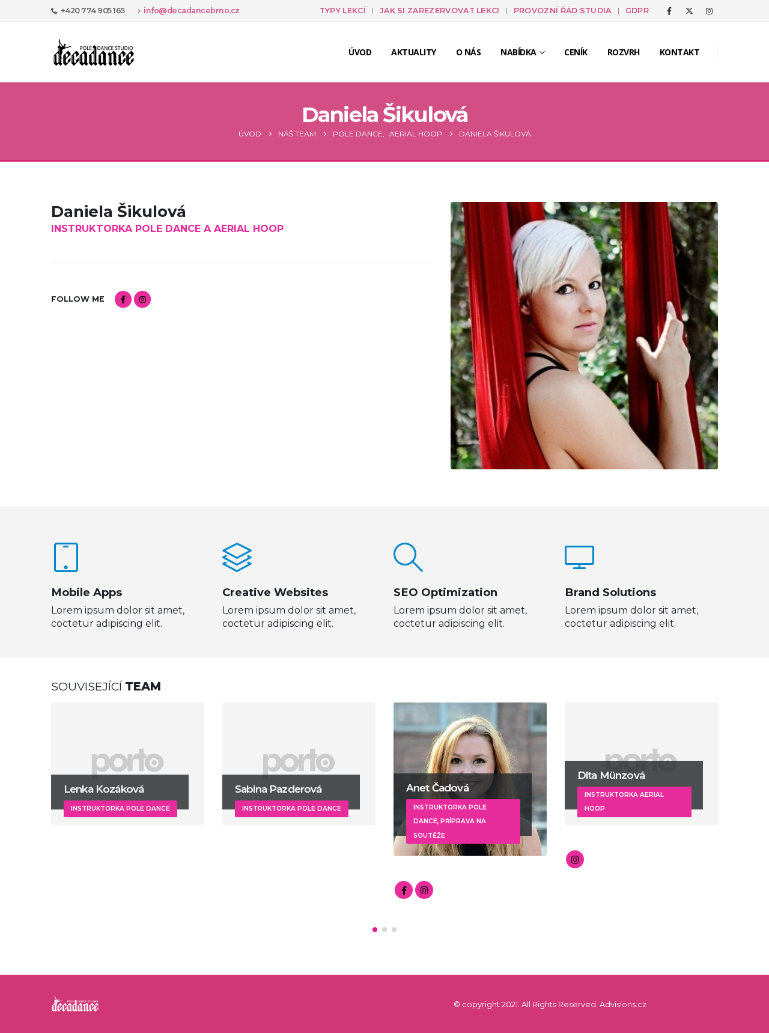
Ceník (576, 52)
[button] (375, 929)
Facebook (123, 299)
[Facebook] (669, 10)
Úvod (359, 52)
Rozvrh (623, 52)
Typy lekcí (343, 10)
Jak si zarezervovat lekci (440, 10)
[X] (689, 10)
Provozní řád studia (563, 10)
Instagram (142, 299)
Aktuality (413, 52)
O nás (468, 52)
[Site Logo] (93, 52)
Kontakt (680, 52)
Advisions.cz (623, 1004)
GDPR (637, 10)
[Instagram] (709, 10)
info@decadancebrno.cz (192, 10)
